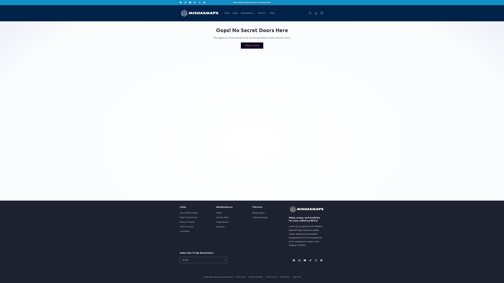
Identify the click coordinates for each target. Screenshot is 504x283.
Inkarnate (220, 227)
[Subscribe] (224, 260)
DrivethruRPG (222, 217)
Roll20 (219, 213)
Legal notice (296, 277)
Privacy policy (241, 277)
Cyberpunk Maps (260, 217)
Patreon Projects (187, 222)
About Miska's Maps (189, 213)
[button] (247, 13)
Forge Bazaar (222, 222)
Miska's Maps (259, 213)
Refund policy (285, 277)
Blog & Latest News (188, 217)
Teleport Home (252, 45)
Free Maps (184, 231)
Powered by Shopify (226, 277)
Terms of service (271, 277)
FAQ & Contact (186, 227)
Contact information (256, 277)
